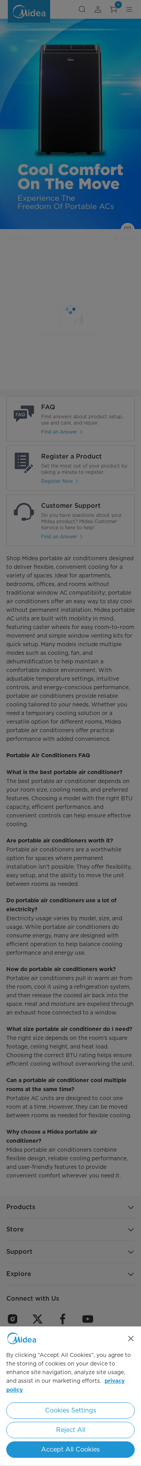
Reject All (70, 1430)
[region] (70, 1396)
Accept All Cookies (70, 1449)
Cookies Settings (70, 1410)
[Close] (131, 1338)
